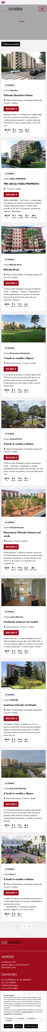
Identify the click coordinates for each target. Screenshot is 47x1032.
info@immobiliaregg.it (9, 985)
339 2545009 (10, 982)
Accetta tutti (8, 1026)
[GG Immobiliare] (12, 8)
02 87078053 (9, 979)
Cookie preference (27, 1012)
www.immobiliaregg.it (9, 988)
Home (22, 21)
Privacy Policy (18, 1014)
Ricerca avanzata (11, 44)
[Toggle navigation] (42, 9)
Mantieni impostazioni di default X (33, 993)
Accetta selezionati (31, 1026)
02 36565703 (25, 979)
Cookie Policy (8, 1014)
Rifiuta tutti (18, 1026)
